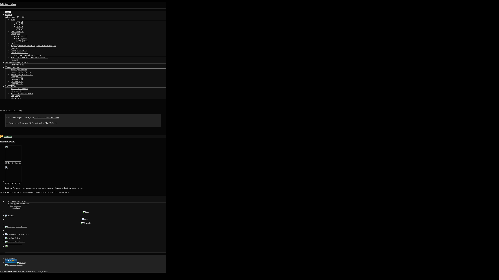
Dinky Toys (16, 98)
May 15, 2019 (51, 123)
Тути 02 (19, 24)
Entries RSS (17, 271)
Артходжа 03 (22, 38)
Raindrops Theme (42, 271)
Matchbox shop (17, 91)
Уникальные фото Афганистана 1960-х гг (29, 57)
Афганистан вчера (19, 50)
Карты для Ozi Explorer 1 (22, 74)
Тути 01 (19, 22)
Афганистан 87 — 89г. (15, 17)
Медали (14, 60)
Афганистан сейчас (19, 52)
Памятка (14, 48)
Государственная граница (16, 62)
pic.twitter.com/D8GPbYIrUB (46, 117)
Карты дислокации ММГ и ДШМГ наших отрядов (33, 45)
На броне (15, 43)
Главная (8, 14)
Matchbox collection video (22, 93)
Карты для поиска (19, 70)
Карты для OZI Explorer (21, 72)
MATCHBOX (11, 86)
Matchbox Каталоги (19, 89)
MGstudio (17, 163)
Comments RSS (30, 271)
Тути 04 (19, 29)
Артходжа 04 (22, 41)
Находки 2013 (17, 84)
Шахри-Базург (17, 31)
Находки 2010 (17, 77)
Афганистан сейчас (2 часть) (28, 55)
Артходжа (15, 34)
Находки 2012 (17, 81)
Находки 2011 (17, 79)
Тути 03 (19, 26)
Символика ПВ (17, 65)
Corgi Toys (15, 95)
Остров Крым (15, 208)
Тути (13, 19)
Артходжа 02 (22, 36)
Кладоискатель (12, 67)
